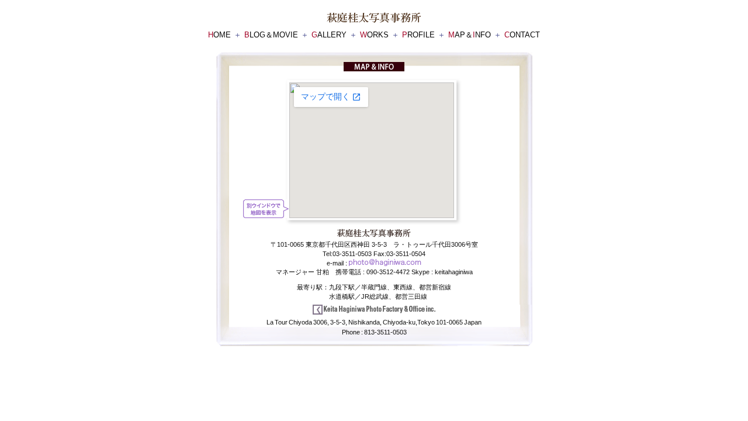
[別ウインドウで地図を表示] (266, 208)
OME (219, 34)
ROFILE (418, 34)
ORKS (374, 34)
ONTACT (522, 34)
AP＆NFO (469, 34)
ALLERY (329, 34)
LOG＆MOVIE (271, 34)
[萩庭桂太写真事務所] (374, 18)
